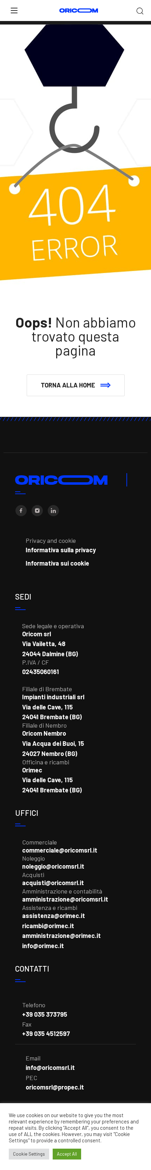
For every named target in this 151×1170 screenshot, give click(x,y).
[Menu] (14, 10)
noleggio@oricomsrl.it (53, 866)
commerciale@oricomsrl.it (59, 850)
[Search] (140, 11)
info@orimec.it (43, 946)
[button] (76, 385)
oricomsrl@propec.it (55, 1087)
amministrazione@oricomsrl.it (65, 899)
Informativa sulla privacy (61, 550)
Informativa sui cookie (57, 563)
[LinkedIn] (53, 511)
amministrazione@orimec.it (61, 935)
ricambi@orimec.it (48, 926)
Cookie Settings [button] (29, 1154)
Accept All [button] (67, 1154)
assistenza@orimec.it (53, 915)
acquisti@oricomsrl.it (53, 883)
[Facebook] (21, 511)
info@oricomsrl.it (50, 1067)
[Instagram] (37, 511)
